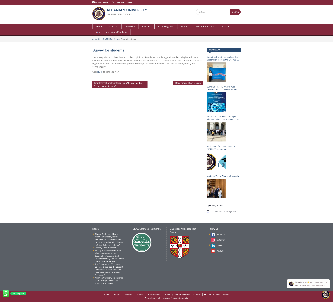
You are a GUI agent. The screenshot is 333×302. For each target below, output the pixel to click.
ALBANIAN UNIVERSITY (127, 9)
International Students (116, 32)
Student (185, 26)
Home (99, 26)
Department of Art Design (188, 82)
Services (226, 26)
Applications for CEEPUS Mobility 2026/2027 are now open (221, 147)
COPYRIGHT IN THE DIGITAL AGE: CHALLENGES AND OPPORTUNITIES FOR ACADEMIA (222, 88)
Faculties (146, 26)
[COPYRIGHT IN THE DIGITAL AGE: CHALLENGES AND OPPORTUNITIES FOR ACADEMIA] (216, 102)
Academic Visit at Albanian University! (223, 176)
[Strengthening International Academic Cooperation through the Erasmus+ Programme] (216, 72)
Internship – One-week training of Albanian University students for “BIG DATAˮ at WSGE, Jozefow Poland (223, 118)
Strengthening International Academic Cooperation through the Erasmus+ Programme (223, 58)
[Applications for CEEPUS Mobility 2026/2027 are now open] (216, 161)
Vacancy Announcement (105, 247)
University (130, 26)
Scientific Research (205, 26)
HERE (100, 71)
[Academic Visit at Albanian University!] (216, 188)
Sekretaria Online (124, 2)
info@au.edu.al (101, 2)
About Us (112, 26)
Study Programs (166, 26)
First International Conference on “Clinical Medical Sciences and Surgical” (118, 84)
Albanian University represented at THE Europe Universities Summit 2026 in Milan (109, 281)
